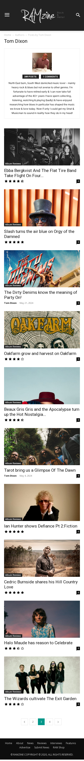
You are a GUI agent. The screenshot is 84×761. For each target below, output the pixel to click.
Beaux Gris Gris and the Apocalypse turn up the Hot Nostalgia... (41, 412)
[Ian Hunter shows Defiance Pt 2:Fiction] (42, 502)
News (30, 743)
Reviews (41, 743)
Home (7, 35)
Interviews (56, 743)
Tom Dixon (10, 302)
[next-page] (58, 721)
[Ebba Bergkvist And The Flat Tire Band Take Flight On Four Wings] (42, 146)
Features (71, 743)
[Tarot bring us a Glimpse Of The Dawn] (42, 446)
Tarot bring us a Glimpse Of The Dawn (40, 470)
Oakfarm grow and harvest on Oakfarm (40, 353)
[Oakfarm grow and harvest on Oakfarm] (42, 329)
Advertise (24, 747)
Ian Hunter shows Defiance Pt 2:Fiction (40, 526)
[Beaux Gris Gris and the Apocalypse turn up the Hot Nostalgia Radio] (42, 385)
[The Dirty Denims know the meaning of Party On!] (42, 268)
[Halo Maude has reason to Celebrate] (42, 619)
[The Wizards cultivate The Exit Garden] (42, 675)
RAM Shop (59, 747)
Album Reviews (13, 163)
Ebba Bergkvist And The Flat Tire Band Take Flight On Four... (40, 173)
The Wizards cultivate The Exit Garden (40, 698)
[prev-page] (24, 721)
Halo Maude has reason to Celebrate (38, 642)
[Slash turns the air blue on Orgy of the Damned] (42, 207)
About (19, 743)
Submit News (41, 747)
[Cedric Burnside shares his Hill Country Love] (42, 558)
